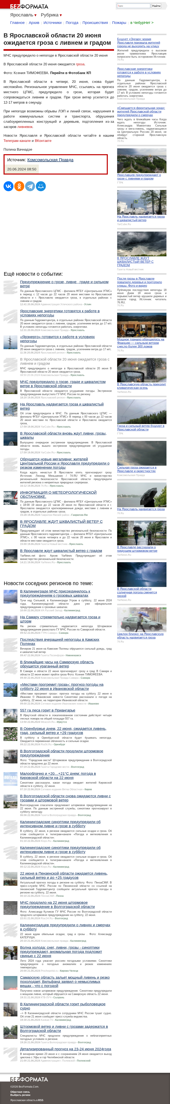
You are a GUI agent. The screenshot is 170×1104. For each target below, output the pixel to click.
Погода (72, 23)
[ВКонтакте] (8, 186)
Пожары (119, 23)
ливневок (24, 127)
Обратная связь (20, 1091)
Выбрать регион (20, 1095)
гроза (80, 64)
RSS (40, 1100)
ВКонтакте (43, 141)
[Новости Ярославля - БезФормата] (25, 5)
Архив (34, 23)
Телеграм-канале (17, 141)
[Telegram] (30, 186)
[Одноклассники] (19, 186)
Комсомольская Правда (50, 160)
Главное (17, 23)
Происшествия (95, 23)
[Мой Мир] (41, 186)
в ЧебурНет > (142, 23)
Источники (53, 23)
